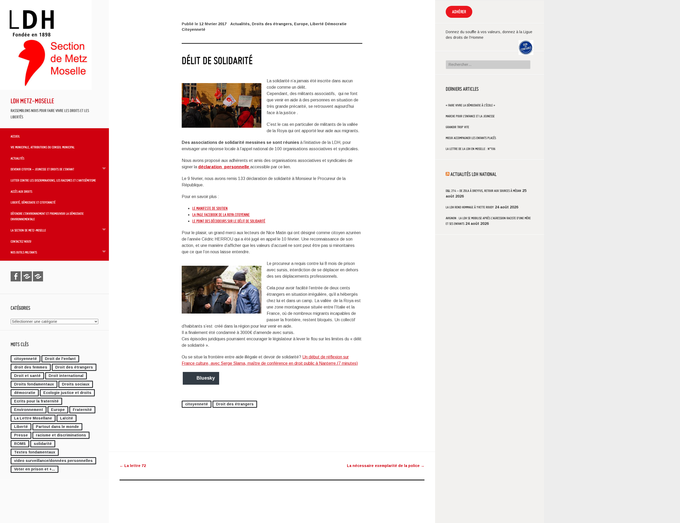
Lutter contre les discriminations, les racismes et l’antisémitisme (53, 180)
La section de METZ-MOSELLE (28, 230)
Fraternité (82, 410)
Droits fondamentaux (34, 384)
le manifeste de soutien (210, 208)
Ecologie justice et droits (67, 393)
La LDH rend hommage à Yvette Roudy (470, 207)
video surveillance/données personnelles (53, 460)
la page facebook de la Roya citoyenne (221, 214)
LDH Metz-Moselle (32, 101)
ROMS (20, 443)
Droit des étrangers (74, 367)
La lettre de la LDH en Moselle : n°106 (470, 149)
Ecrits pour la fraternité (36, 401)
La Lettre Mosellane (33, 418)
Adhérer (459, 11)
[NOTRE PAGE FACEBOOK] (16, 276)
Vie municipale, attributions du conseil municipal (43, 147)
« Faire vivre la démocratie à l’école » (470, 105)
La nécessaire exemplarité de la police (385, 466)
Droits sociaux (76, 384)
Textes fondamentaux (34, 452)
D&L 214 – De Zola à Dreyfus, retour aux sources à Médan (483, 191)
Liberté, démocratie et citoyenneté (33, 202)
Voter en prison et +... (34, 469)
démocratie (24, 393)
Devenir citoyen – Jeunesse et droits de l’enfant (42, 169)
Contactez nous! (21, 241)
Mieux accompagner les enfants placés (471, 138)
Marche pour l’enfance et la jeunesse (470, 116)
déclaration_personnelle (224, 167)
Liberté (21, 427)
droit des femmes (30, 367)
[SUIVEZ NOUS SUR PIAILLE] (38, 276)
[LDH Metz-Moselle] (46, 88)
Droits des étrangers (272, 24)
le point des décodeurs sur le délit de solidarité (228, 221)
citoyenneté (25, 359)
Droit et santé (27, 376)
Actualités (17, 158)
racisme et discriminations (61, 435)
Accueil (15, 136)
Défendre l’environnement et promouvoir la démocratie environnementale (47, 216)
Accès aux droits (21, 191)
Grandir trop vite (457, 127)
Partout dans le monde (57, 427)
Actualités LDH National (473, 174)
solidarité (43, 443)
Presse (21, 435)
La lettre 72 (133, 466)
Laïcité (66, 418)
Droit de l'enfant (60, 359)
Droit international (66, 376)
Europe (58, 410)
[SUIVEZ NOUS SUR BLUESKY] (27, 276)
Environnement (28, 410)
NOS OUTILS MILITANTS (24, 252)
